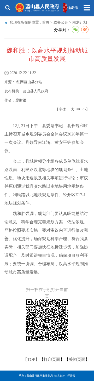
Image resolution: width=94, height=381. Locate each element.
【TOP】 (31, 359)
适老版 (72, 8)
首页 (45, 22)
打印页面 (52, 359)
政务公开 (61, 22)
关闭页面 (77, 359)
